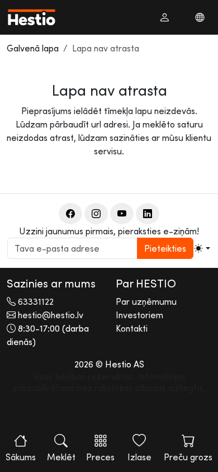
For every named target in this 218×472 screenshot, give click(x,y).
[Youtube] (122, 213)
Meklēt (61, 456)
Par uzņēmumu (146, 301)
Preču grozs (188, 456)
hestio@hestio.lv (50, 314)
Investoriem (139, 314)
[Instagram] (96, 213)
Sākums (21, 456)
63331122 (36, 301)
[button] (164, 17)
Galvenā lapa (33, 48)
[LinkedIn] (147, 213)
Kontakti (132, 328)
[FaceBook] (70, 213)
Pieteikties (165, 248)
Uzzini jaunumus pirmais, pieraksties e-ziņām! (109, 231)
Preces (100, 456)
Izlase (139, 456)
